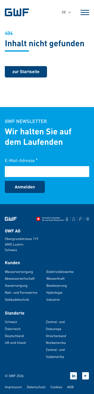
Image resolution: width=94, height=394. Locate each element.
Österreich (12, 329)
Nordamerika (56, 342)
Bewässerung (56, 285)
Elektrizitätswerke (60, 272)
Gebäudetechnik (17, 299)
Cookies (56, 387)
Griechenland (56, 336)
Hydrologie (54, 292)
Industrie (53, 299)
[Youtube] (85, 375)
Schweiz (11, 322)
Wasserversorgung (19, 272)
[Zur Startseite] (11, 219)
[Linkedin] (73, 375)
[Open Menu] (85, 12)
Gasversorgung (16, 285)
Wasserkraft (55, 278)
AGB (70, 387)
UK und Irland (15, 342)
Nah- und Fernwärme (21, 292)
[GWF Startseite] (19, 12)
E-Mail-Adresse (21, 160)
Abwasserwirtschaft (20, 278)
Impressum (13, 387)
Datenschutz (36, 387)
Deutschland (14, 336)
